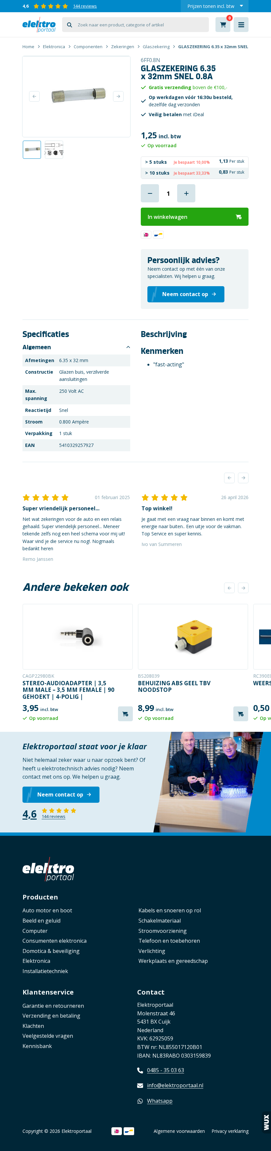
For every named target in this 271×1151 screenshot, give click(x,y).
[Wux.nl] (266, 1122)
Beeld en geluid (41, 920)
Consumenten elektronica (54, 940)
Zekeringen (122, 47)
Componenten (88, 47)
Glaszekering (156, 47)
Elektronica (54, 47)
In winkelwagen (167, 216)
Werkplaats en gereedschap (173, 961)
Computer (35, 930)
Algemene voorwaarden (179, 1131)
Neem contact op (60, 794)
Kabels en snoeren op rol (169, 910)
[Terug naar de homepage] (39, 24)
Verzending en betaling (51, 1015)
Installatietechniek (45, 971)
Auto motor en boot (47, 910)
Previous (34, 96)
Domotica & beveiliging (51, 951)
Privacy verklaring (230, 1131)
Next (118, 96)
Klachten (33, 1026)
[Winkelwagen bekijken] (222, 24)
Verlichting (151, 951)
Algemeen (36, 347)
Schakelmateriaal (159, 920)
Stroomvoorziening (162, 930)
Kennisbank (37, 1046)
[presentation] (229, 478)
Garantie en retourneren (53, 1005)
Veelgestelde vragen (47, 1035)
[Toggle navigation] (241, 24)
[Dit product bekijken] (77, 637)
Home (28, 47)
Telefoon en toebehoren (169, 940)
